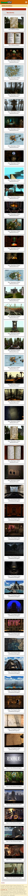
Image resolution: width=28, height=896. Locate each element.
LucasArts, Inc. (4, 889)
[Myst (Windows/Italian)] (14, 23)
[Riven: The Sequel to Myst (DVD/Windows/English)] (14, 492)
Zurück (3, 882)
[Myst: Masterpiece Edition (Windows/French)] (14, 413)
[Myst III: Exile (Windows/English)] (14, 760)
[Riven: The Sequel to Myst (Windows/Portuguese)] (14, 721)
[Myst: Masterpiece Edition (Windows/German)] (14, 54)
